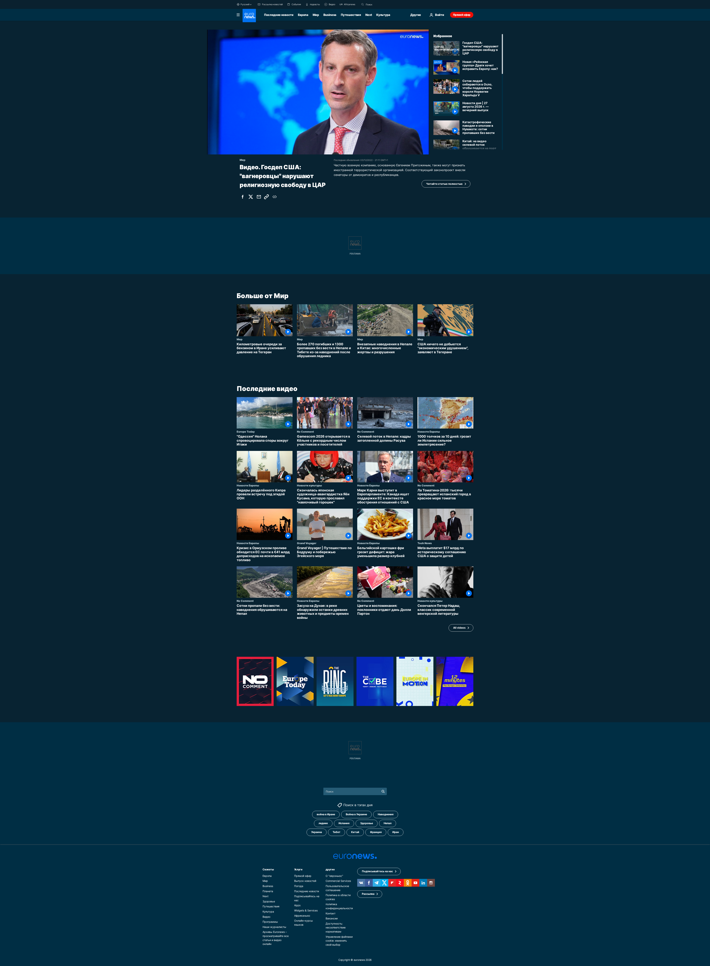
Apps (297, 905)
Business (329, 15)
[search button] (363, 4)
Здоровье (366, 823)
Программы (270, 921)
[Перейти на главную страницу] (249, 15)
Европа (303, 15)
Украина (316, 832)
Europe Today (246, 431)
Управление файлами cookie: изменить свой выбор (339, 940)
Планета (268, 891)
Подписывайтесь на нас (377, 871)
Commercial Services (338, 881)
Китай (355, 832)
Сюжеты (268, 869)
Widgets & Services (306, 910)
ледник (323, 823)
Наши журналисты (274, 926)
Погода (298, 886)
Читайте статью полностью (444, 183)
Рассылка (368, 894)
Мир (316, 15)
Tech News (424, 543)
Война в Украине (356, 814)
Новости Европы (428, 431)
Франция (376, 832)
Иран (395, 832)
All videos (459, 627)
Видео (266, 916)
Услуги (298, 869)
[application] (318, 92)
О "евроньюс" (334, 875)
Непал (387, 823)
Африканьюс (302, 915)
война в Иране (326, 814)
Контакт (330, 913)
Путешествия (351, 15)
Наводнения (385, 814)
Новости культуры (309, 485)
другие (330, 869)
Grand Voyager (306, 543)
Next (368, 15)
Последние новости (278, 15)
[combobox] (381, 4)
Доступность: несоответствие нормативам (336, 927)
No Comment (305, 431)
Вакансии (332, 918)
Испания (344, 823)
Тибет (336, 832)
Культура (383, 15)
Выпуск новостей (305, 881)
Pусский (245, 4)
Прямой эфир (461, 14)
